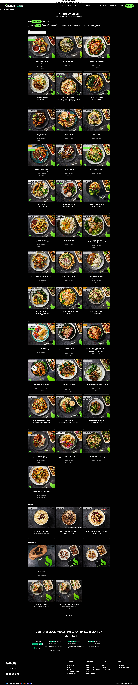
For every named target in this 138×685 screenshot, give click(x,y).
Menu (68, 667)
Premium (65, 25)
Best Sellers (45, 25)
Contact (105, 667)
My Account (70, 665)
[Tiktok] (10, 674)
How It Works (71, 669)
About (88, 665)
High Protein (53, 25)
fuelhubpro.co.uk (123, 667)
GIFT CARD (70, 676)
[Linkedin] (13, 674)
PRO (13, 668)
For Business (112, 6)
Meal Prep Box (71, 674)
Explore (70, 6)
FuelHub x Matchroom (100, 6)
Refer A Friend (90, 674)
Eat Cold (98, 25)
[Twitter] (18, 674)
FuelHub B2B (121, 665)
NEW (70, 25)
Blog (87, 672)
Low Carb (85, 25)
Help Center (106, 669)
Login (121, 6)
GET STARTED (69, 615)
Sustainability (90, 678)
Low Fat (92, 25)
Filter (32, 25)
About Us (78, 6)
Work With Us (90, 676)
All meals (38, 25)
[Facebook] (16, 674)
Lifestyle (70, 678)
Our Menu (63, 6)
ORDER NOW (129, 6)
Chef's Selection (77, 25)
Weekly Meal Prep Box (73, 672)
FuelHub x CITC (87, 6)
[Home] (9, 5)
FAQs (103, 665)
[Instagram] (7, 674)
